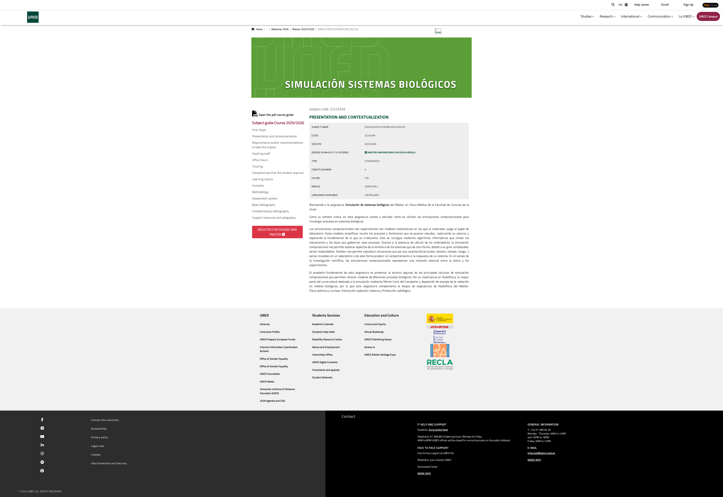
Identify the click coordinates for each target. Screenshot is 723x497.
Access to (369, 347)
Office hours (260, 160)
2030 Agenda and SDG (272, 401)
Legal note (97, 446)
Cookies (96, 455)
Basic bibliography (263, 204)
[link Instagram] (41, 454)
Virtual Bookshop (374, 332)
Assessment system (265, 198)
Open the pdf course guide (276, 114)
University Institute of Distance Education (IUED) (277, 391)
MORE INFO (424, 473)
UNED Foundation (270, 374)
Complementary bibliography (270, 211)
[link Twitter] (41, 428)
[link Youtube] (41, 437)
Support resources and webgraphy (274, 217)
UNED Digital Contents (325, 362)
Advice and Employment (326, 347)
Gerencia (265, 324)
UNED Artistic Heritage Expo (380, 355)
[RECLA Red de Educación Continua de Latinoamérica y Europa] (440, 364)
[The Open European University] (440, 336)
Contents (258, 185)
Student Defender (322, 377)
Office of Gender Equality (274, 359)
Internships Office (322, 355)
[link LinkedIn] (41, 445)
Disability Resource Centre (327, 339)
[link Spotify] (41, 462)
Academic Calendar (323, 324)
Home (259, 29)
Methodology (260, 192)
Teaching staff (261, 153)
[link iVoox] (41, 471)
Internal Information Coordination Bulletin (279, 349)
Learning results (262, 179)
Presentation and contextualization (274, 136)
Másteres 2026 (280, 29)
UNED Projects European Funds (277, 339)
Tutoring (257, 166)
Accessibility (99, 429)
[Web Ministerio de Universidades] (440, 319)
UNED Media (267, 381)
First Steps (259, 129)
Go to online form (438, 430)
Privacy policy (99, 437)
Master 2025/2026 (303, 29)
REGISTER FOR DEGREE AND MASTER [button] (277, 232)
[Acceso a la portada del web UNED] (33, 17)
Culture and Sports (375, 324)
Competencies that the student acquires (278, 172)
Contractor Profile (270, 332)
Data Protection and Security (109, 463)
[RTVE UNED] (710, 5)
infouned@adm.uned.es (541, 453)
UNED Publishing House (377, 339)
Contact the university (105, 420)
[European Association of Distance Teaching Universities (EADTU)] (439, 350)
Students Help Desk (323, 332)
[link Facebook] (41, 420)
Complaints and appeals (326, 370)
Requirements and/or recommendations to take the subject (277, 144)
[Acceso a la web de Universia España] (440, 326)
